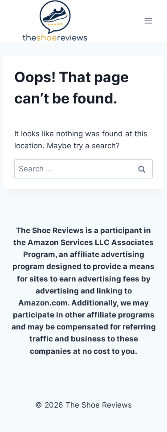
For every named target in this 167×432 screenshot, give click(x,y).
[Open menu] (148, 21)
